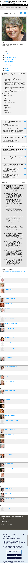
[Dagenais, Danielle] (2, 339)
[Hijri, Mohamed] (2, 377)
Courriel (2, 527)
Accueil (2, 7)
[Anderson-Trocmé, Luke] (2, 285)
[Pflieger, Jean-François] (2, 475)
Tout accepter (14, 558)
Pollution (6, 68)
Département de (17, 2)
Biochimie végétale (8, 65)
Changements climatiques (10, 57)
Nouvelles (3, 529)
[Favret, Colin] (2, 359)
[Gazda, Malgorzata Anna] (2, 368)
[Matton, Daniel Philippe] (2, 436)
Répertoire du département (11, 7)
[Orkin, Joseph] (2, 456)
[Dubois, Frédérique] (2, 349)
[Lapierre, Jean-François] (2, 406)
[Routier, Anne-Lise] (2, 500)
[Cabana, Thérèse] (2, 319)
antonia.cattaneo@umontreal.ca (8, 47)
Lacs (5, 55)
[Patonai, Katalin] (2, 465)
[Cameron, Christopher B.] (2, 325)
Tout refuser (14, 555)
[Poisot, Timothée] (2, 480)
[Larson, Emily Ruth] (2, 417)
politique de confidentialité (14, 561)
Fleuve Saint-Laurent (9, 61)
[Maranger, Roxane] (2, 431)
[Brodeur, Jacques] (2, 310)
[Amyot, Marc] (2, 280)
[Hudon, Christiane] (2, 382)
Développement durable (10, 59)
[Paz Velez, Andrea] (2, 470)
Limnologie (6, 70)
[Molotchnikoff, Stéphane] (2, 441)
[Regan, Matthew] (2, 490)
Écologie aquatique (8, 53)
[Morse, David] (2, 446)
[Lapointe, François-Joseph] (2, 411)
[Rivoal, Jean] (2, 495)
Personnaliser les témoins (14, 552)
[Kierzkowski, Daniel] (2, 392)
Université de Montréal (4, 1)
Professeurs (20, 7)
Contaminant (7, 66)
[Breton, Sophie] (2, 305)
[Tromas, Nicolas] (2, 509)
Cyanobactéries (8, 63)
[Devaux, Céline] (2, 344)
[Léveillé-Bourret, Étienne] (2, 422)
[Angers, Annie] (2, 291)
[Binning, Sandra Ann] (2, 300)
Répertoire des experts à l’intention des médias (15, 271)
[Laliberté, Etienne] (2, 401)
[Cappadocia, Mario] (2, 330)
